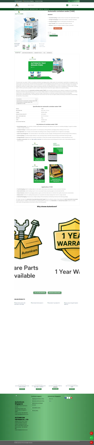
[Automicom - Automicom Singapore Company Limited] (20, 5)
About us (41, 9)
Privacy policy (35, 410)
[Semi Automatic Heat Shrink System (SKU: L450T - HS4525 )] (38, 343)
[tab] (17, 53)
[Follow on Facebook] (65, 398)
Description (17, 52)
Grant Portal (26, 9)
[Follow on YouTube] (71, 398)
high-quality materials (36, 139)
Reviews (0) (49, 52)
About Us (51, 398)
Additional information (27, 52)
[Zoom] (16, 41)
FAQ (44, 52)
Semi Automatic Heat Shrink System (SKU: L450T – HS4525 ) (39, 386)
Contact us (46, 9)
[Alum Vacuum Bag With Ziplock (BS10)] (72, 343)
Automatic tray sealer (53, 35)
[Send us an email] (67, 398)
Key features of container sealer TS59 (24, 102)
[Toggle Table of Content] (36, 99)
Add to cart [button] (55, 388)
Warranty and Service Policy (38, 401)
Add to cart (58, 28)
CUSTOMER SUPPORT (75, 1)
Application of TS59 (21, 103)
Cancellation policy (36, 407)
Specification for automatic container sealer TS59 (27, 100)
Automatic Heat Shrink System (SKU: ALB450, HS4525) (22, 386)
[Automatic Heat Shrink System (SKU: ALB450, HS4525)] (22, 343)
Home (15, 9)
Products (19, 9)
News (50, 401)
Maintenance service (34, 9)
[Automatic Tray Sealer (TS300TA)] (55, 343)
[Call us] (69, 398)
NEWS (69, 1)
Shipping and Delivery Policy (38, 398)
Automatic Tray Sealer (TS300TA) (55, 385)
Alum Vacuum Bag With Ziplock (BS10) (72, 386)
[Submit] (67, 5)
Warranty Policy (38, 52)
